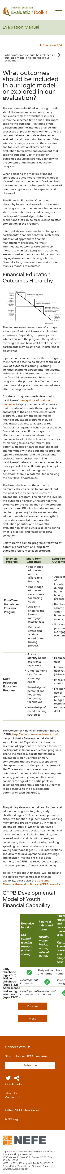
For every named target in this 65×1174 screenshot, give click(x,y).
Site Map (36, 1166)
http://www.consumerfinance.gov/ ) (35, 734)
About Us (11, 1093)
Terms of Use (24, 1166)
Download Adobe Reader (15, 1169)
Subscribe (30, 1065)
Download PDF (52, 45)
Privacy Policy (9, 1166)
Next (32, 1018)
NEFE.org (11, 1119)
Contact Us (12, 1097)
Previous (32, 1006)
